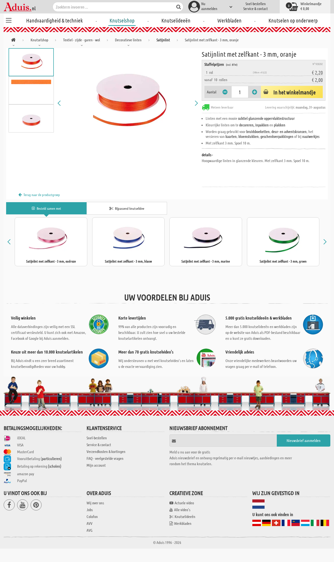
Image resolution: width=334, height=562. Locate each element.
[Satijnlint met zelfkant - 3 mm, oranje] (127, 103)
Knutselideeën (175, 20)
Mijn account (96, 465)
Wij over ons (95, 502)
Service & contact (255, 8)
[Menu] (8, 19)
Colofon (92, 516)
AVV (89, 523)
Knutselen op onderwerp (293, 20)
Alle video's (182, 509)
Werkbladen (229, 20)
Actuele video (184, 502)
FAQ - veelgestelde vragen (105, 458)
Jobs (90, 509)
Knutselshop (122, 20)
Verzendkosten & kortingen (106, 451)
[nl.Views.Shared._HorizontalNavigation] (13, 40)
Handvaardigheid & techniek (54, 20)
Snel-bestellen (255, 3)
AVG (89, 530)
